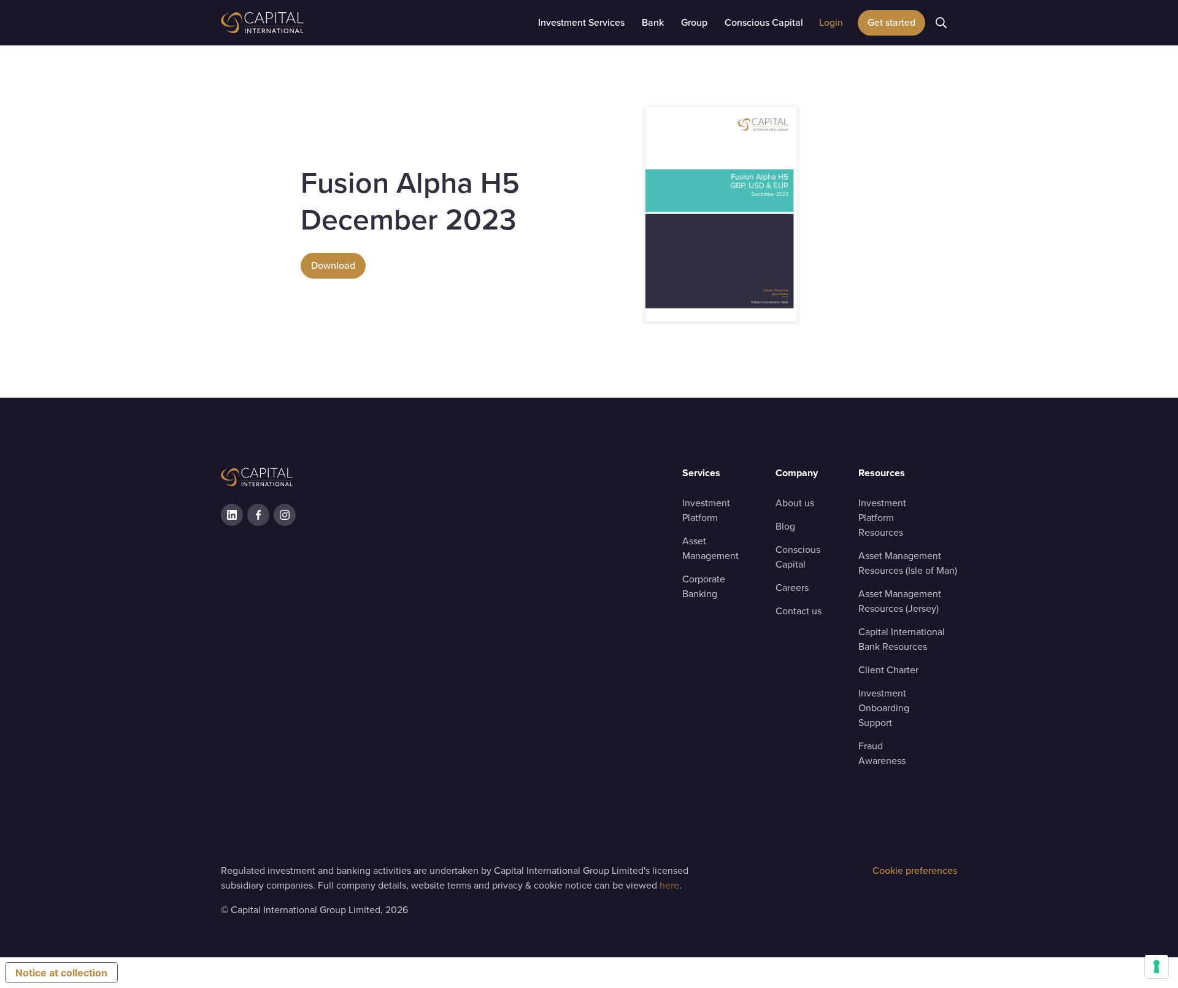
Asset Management (710, 548)
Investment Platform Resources (882, 517)
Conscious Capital (798, 556)
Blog (785, 526)
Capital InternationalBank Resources (901, 639)
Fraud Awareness (882, 753)
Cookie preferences (914, 870)
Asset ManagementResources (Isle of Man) (907, 563)
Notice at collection (61, 973)
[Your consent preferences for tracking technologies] (1156, 966)
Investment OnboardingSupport (883, 708)
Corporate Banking (703, 586)
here (669, 885)
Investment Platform (706, 510)
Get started (891, 22)
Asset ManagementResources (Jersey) (899, 601)
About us (795, 503)
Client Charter (888, 670)
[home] (294, 23)
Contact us (799, 611)
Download (333, 265)
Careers (792, 588)
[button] (581, 22)
